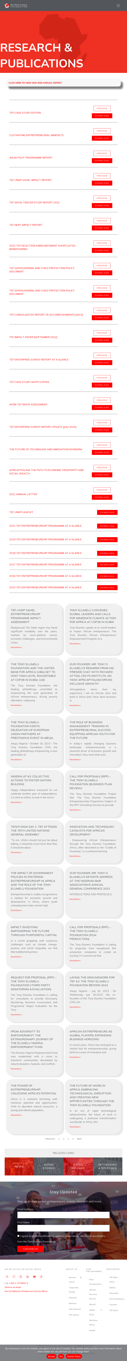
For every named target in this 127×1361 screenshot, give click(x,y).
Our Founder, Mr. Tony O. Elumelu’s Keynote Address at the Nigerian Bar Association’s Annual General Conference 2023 (91, 880)
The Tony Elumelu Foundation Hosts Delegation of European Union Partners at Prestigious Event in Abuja (32, 730)
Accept (51, 1356)
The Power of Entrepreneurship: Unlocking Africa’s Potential (34, 1089)
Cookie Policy (74, 1356)
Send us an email (13, 1287)
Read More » (16, 647)
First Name (23, 1222)
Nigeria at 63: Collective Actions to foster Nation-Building (31, 780)
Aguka (92, 1330)
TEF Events (74, 1315)
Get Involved (75, 1309)
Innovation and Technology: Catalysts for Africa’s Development (92, 830)
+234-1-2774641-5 (18, 1283)
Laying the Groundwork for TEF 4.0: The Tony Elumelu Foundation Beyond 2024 (92, 981)
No (61, 1356)
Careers (113, 1304)
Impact (92, 1304)
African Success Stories (93, 1294)
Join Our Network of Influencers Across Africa (26, 1291)
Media (112, 1287)
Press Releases (117, 1299)
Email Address (25, 1209)
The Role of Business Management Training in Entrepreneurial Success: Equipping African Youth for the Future (92, 730)
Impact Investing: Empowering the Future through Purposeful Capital (34, 931)
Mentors (73, 1303)
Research (113, 1293)
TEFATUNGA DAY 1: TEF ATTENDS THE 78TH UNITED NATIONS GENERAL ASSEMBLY (34, 830)
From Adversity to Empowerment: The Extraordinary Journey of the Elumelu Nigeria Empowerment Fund (32, 1039)
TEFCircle (113, 1310)
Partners (73, 1297)
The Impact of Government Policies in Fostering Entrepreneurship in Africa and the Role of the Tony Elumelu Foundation (33, 880)
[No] (123, 1352)
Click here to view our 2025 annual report (35, 82)
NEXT (79, 1139)
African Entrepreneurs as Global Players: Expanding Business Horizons (91, 1035)
